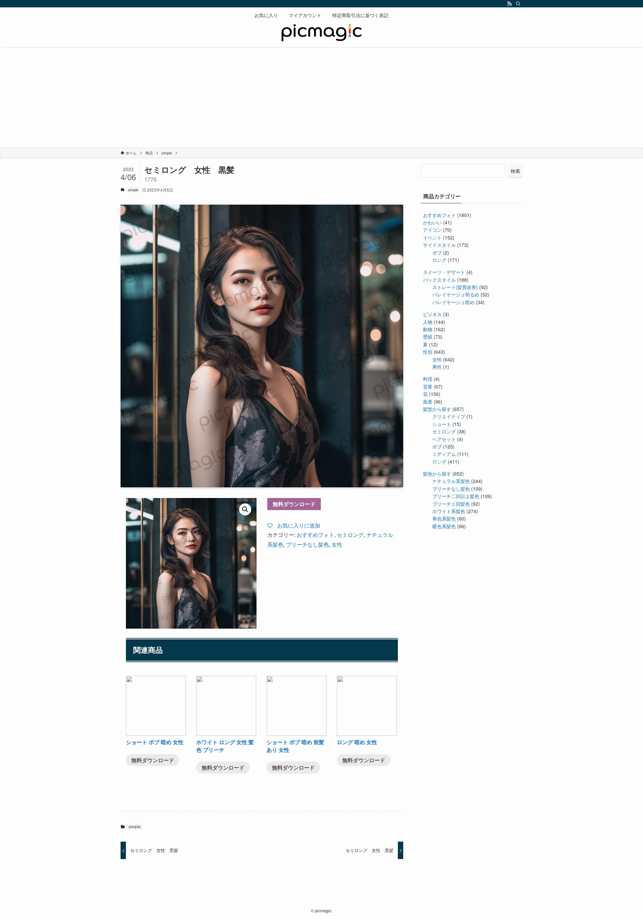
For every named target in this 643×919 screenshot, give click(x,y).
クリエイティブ (448, 416)
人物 (427, 322)
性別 (427, 351)
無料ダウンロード (294, 504)
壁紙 (427, 336)
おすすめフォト (315, 535)
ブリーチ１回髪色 (451, 503)
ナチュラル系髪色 (451, 481)
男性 (437, 366)
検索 (515, 170)
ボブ (437, 252)
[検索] (518, 3)
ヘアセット (444, 439)
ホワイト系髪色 (448, 511)
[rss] (509, 3)
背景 (427, 386)
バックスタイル (439, 279)
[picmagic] (321, 33)
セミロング (350, 535)
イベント (432, 237)
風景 (427, 401)
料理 (427, 378)
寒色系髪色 (444, 518)
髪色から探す (437, 473)
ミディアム (444, 453)
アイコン (432, 229)
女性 (337, 544)
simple (133, 189)
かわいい (432, 222)
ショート (441, 424)
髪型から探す (437, 409)
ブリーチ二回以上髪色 (455, 496)
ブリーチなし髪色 (307, 544)
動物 (427, 329)
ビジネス (432, 314)
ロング (439, 260)
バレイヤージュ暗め (453, 302)
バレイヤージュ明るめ (455, 294)
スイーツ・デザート (444, 272)
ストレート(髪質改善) (455, 287)
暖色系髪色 (444, 526)
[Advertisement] (321, 97)
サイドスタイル (439, 244)
